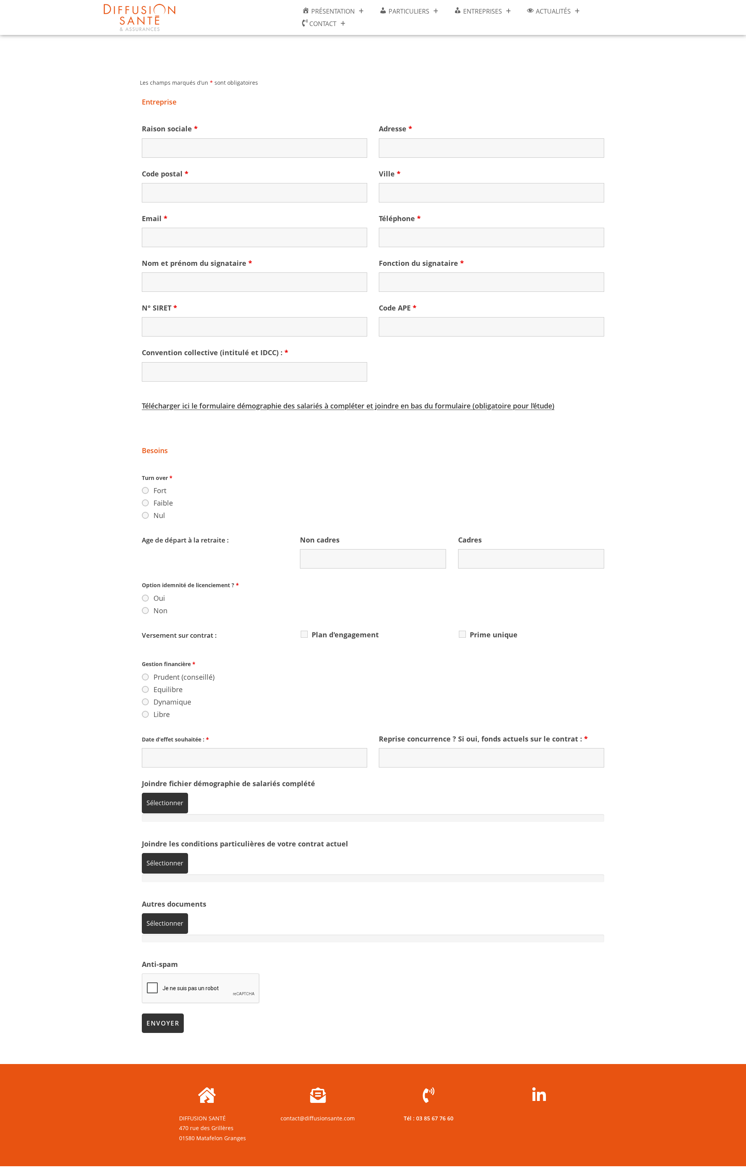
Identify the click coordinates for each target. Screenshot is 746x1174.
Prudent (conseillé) (183, 677)
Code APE (398, 307)
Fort (159, 490)
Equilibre (168, 689)
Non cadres (320, 539)
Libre (161, 714)
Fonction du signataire (421, 263)
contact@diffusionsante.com (318, 1118)
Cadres (470, 539)
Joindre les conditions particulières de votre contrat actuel (245, 843)
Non (160, 610)
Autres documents (174, 904)
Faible (163, 503)
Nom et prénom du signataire (197, 263)
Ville (390, 173)
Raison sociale (170, 128)
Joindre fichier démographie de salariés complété (228, 783)
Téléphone (400, 218)
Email (154, 218)
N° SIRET (159, 307)
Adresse (395, 128)
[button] (332, 11)
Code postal (165, 173)
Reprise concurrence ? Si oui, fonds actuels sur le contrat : (483, 738)
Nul (159, 515)
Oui (159, 598)
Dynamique (172, 702)
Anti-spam (160, 964)
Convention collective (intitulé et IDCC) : (215, 352)
